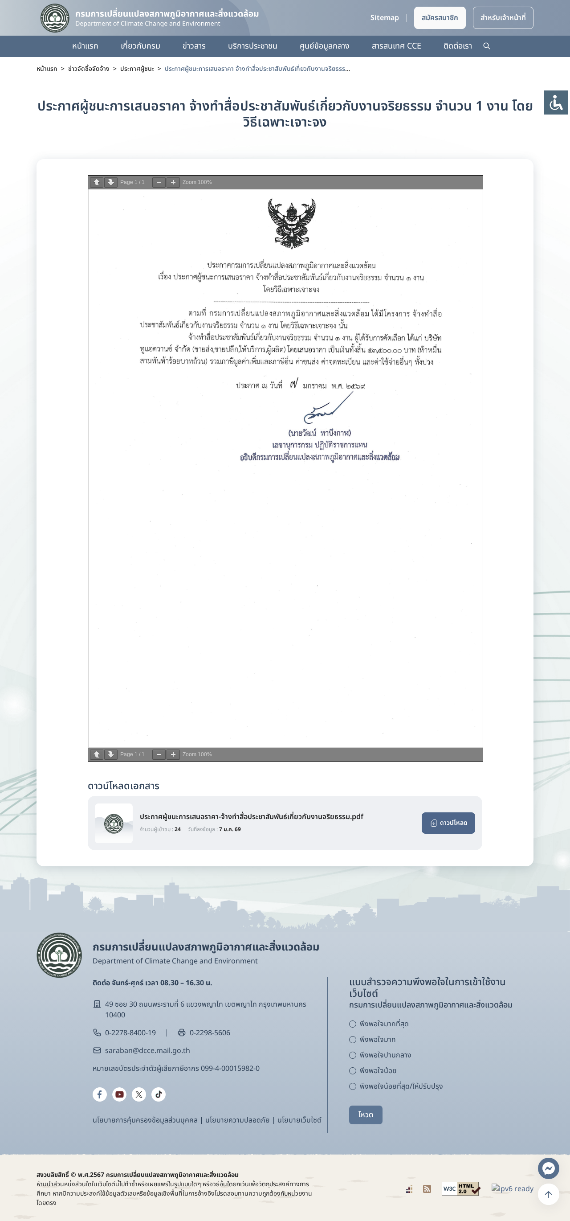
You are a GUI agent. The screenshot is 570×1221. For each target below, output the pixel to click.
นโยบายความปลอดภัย (237, 1120)
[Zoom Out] (159, 182)
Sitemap (384, 18)
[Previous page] (96, 182)
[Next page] (111, 182)
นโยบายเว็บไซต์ (299, 1120)
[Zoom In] (173, 182)
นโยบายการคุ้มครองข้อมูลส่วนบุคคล (145, 1120)
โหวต (365, 1115)
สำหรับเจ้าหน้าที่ (503, 17)
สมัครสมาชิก (440, 17)
